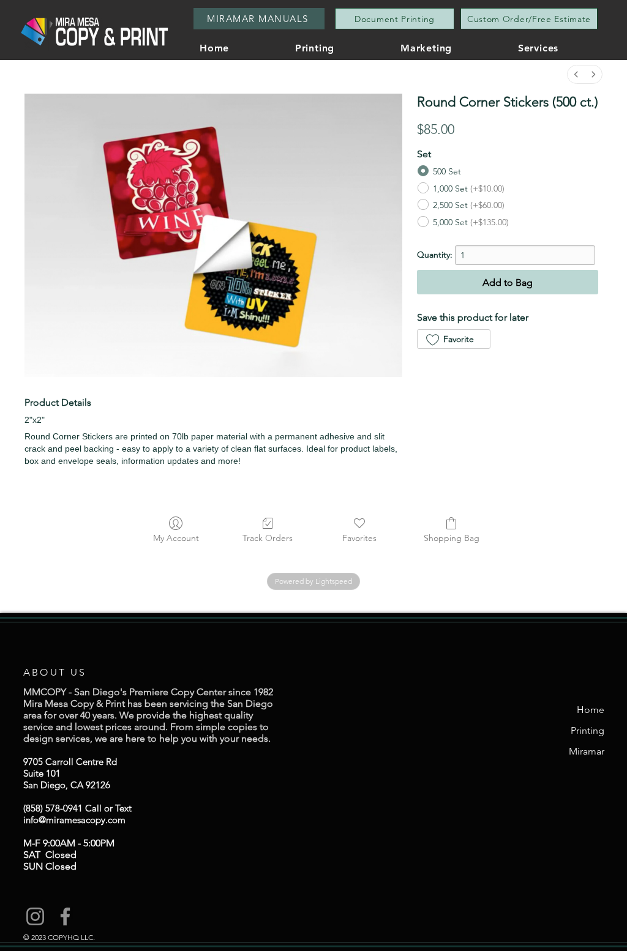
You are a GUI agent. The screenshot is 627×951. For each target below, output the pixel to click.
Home (590, 709)
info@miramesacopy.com (74, 820)
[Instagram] (35, 916)
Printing (587, 730)
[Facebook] (65, 916)
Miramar (586, 751)
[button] (563, 48)
